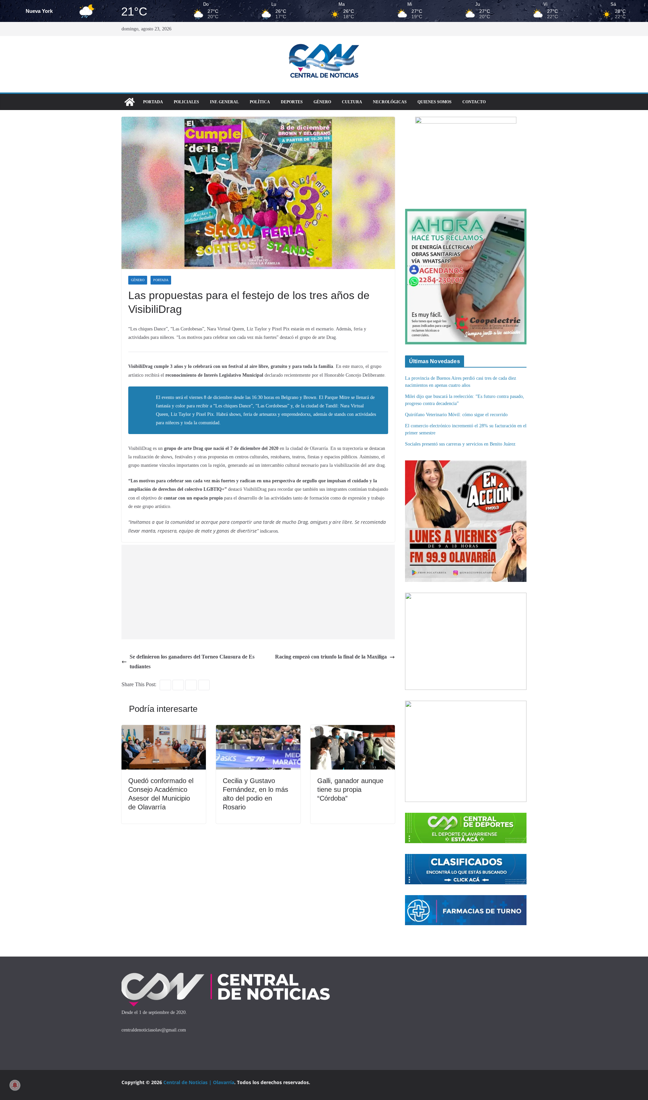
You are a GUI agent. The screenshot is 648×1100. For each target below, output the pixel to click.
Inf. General (224, 102)
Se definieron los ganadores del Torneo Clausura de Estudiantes (192, 661)
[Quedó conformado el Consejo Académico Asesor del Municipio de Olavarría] (164, 729)
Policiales (186, 102)
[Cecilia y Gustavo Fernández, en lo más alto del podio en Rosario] (258, 729)
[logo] (226, 974)
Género (322, 102)
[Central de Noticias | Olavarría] (130, 102)
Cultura (352, 102)
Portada (153, 102)
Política (260, 102)
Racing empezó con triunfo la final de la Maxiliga (331, 657)
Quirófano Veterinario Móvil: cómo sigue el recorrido (456, 414)
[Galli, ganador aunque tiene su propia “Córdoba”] (352, 729)
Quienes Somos (434, 102)
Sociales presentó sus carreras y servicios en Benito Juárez (460, 444)
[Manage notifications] (14, 1085)
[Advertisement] (260, 592)
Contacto (474, 102)
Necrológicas (390, 102)
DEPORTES (292, 102)
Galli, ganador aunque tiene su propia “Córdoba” (350, 789)
